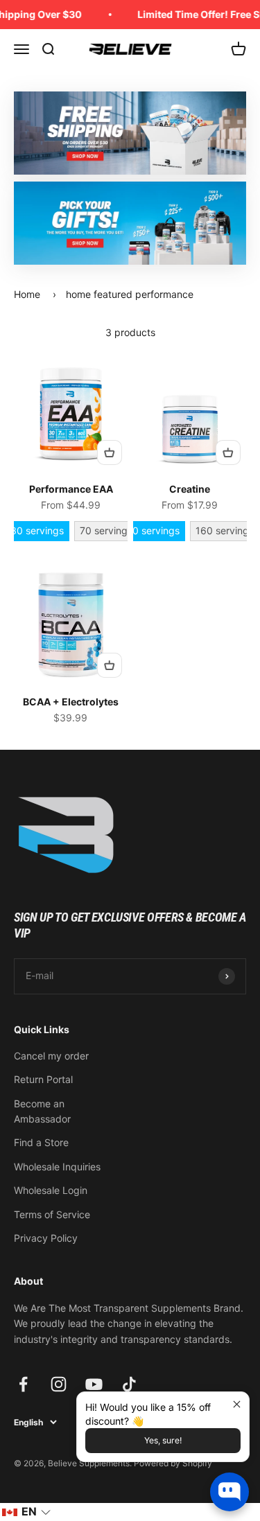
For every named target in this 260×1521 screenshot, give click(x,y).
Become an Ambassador (42, 1111)
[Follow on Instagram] (58, 1384)
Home (27, 294)
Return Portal (43, 1079)
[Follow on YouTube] (94, 1384)
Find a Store (41, 1142)
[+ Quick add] (109, 452)
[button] (26, 1512)
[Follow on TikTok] (129, 1384)
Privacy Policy (46, 1238)
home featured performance (129, 294)
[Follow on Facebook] (23, 1384)
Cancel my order (51, 1056)
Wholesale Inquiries (57, 1166)
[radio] (37, 531)
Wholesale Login (50, 1190)
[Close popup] (237, 1404)
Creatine (189, 489)
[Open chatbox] (229, 1491)
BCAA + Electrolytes (71, 701)
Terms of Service (52, 1214)
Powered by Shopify (173, 1463)
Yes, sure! (163, 1440)
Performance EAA (71, 489)
